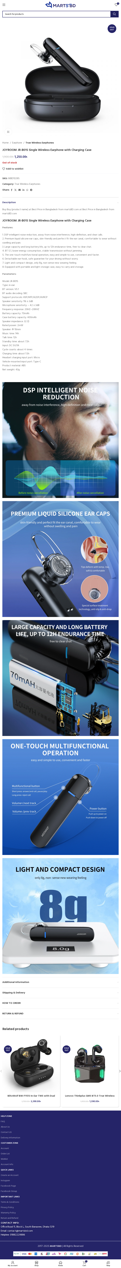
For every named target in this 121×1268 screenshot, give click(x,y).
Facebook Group (9, 1191)
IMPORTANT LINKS (10, 1197)
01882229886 (17, 1235)
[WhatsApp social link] (27, 190)
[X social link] (15, 190)
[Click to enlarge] (8, 131)
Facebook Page (8, 1186)
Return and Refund (9, 1218)
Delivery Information (10, 1138)
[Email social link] (19, 190)
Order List (5, 1154)
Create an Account (10, 1175)
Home (5, 143)
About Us (5, 1127)
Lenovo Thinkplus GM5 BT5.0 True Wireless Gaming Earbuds (90, 1097)
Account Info (7, 1164)
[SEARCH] (114, 14)
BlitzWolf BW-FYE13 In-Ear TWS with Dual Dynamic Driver (31, 1097)
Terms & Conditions (10, 1202)
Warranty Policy (8, 1213)
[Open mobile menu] (4, 5)
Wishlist (4, 1159)
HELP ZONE (6, 1116)
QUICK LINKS (7, 1170)
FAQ (3, 1121)
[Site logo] (60, 5)
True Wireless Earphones (40, 143)
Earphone (17, 143)
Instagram (5, 1180)
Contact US (6, 1132)
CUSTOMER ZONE (9, 1143)
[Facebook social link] (11, 190)
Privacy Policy (7, 1207)
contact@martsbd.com (20, 1231)
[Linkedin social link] (23, 190)
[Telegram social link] (31, 190)
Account (5, 1148)
